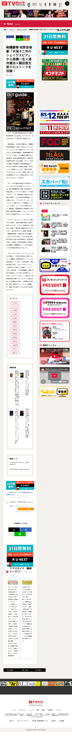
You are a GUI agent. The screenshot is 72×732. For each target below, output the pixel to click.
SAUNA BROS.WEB (63, 714)
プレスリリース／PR (10, 37)
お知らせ (11, 720)
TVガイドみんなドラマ (10, 715)
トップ (13, 710)
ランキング (60, 4)
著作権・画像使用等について (40, 720)
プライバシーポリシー (23, 720)
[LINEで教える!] (19, 39)
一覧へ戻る (24, 670)
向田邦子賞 (28, 5)
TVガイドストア (44, 715)
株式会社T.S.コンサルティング (60, 715)
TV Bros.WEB (39, 714)
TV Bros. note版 (50, 714)
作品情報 (54, 4)
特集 (45, 4)
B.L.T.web (29, 714)
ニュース (40, 4)
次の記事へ (38, 670)
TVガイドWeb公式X (36, 716)
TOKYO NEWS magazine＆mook (19, 469)
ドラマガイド (34, 4)
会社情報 (61, 720)
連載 (49, 4)
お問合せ (53, 720)
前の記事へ (10, 670)
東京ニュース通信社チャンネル (28, 715)
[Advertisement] (55, 95)
